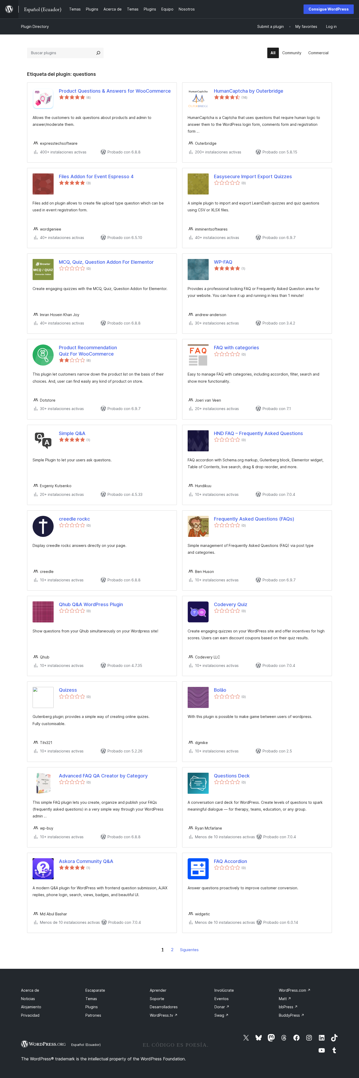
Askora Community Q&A (86, 861)
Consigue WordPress (329, 9)
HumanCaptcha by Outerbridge (248, 91)
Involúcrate (224, 990)
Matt (285, 998)
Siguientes (189, 949)
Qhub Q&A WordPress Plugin (91, 604)
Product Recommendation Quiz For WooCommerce (88, 350)
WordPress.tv (164, 1015)
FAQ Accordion (230, 861)
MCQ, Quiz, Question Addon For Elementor (106, 262)
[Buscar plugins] (98, 53)
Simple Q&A (72, 433)
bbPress (288, 1007)
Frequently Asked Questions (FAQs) (254, 519)
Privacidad (30, 1015)
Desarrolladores (164, 1007)
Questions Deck (232, 775)
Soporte (157, 998)
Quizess (68, 690)
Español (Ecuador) (86, 1044)
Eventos (221, 998)
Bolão (220, 690)
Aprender (158, 990)
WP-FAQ (223, 262)
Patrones (93, 1015)
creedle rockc (74, 519)
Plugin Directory (35, 26)
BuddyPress (291, 1015)
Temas (91, 998)
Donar (221, 1007)
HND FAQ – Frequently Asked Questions (258, 433)
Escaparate (95, 990)
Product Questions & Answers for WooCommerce (115, 91)
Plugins (91, 1007)
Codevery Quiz (230, 604)
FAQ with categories (236, 347)
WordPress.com (295, 990)
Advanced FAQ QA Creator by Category (103, 775)
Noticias (28, 998)
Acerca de (30, 990)
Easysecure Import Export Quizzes (253, 176)
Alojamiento (31, 1007)
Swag (221, 1015)
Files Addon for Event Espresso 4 (96, 176)
